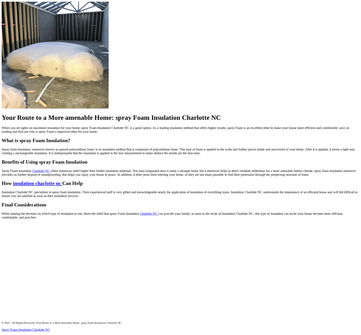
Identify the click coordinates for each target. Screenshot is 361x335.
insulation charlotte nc (37, 183)
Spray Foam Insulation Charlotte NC (26, 329)
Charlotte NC (41, 171)
